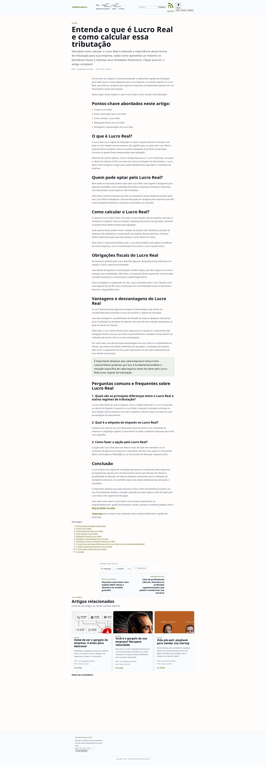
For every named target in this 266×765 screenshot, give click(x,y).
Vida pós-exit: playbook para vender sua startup (173, 641)
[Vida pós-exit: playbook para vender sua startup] (174, 622)
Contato (121, 9)
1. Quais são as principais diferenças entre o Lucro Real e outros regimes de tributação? (110, 544)
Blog (97, 5)
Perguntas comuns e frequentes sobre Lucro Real (95, 541)
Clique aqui (97, 513)
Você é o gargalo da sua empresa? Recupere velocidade (131, 642)
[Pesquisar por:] (148, 7)
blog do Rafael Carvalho (103, 508)
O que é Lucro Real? (83, 528)
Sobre (114, 9)
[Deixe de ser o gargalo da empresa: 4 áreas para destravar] (91, 622)
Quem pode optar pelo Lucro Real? (89, 531)
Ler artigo (78, 668)
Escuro (184, 10)
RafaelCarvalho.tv (79, 7)
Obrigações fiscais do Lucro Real (88, 536)
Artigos (104, 5)
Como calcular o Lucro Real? (87, 534)
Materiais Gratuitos (103, 9)
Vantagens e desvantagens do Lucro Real (92, 539)
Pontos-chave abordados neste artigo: (91, 526)
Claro (177, 10)
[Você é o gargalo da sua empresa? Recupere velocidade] (133, 622)
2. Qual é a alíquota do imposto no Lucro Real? (94, 546)
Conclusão (80, 552)
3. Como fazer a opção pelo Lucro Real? (91, 549)
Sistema (190, 10)
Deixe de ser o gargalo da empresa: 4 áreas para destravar (91, 643)
